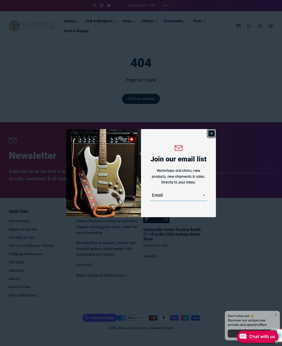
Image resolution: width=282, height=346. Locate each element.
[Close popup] (274, 301)
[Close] (211, 133)
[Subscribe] (204, 195)
